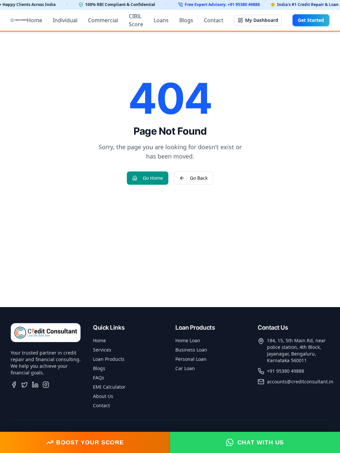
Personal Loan (191, 359)
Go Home (153, 178)
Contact (213, 20)
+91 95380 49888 (285, 371)
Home (34, 20)
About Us (103, 396)
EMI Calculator (109, 387)
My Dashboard (261, 20)
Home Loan (187, 340)
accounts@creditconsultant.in (300, 381)
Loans (161, 20)
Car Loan (185, 368)
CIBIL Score (136, 20)
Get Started (311, 20)
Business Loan (191, 350)
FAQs (98, 377)
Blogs (186, 20)
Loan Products (109, 359)
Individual (65, 20)
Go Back (199, 178)
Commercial (103, 20)
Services (102, 350)
